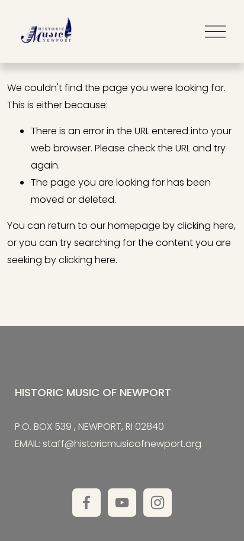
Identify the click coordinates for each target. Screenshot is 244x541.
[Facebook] (86, 502)
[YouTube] (122, 502)
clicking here (205, 225)
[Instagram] (157, 502)
